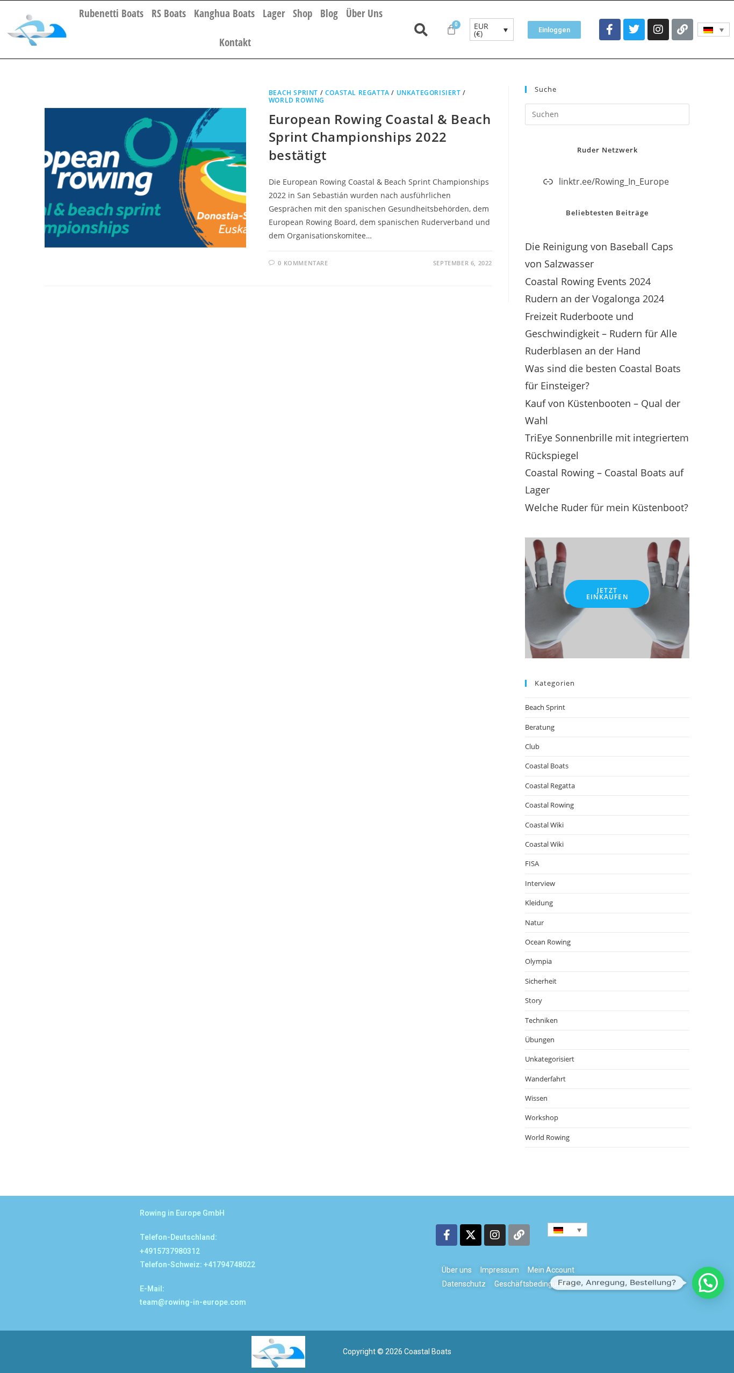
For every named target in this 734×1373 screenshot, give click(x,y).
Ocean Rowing (548, 942)
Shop (302, 13)
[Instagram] (658, 29)
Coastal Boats (547, 766)
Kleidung (539, 902)
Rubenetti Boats (111, 13)
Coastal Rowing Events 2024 (588, 281)
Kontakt (235, 42)
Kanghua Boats (224, 13)
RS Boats (169, 13)
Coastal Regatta (357, 92)
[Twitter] (634, 29)
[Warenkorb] (451, 29)
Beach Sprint (293, 92)
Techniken (541, 1020)
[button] (708, 1283)
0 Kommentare (303, 263)
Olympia (538, 961)
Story (533, 1000)
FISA (532, 863)
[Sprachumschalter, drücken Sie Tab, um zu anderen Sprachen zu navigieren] (713, 30)
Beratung (540, 727)
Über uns (364, 13)
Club (532, 746)
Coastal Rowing (549, 805)
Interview (540, 883)
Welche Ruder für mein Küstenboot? (606, 507)
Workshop (541, 1117)
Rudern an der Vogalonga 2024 (594, 298)
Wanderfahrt (545, 1079)
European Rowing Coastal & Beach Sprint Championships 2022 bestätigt (380, 137)
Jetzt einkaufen (607, 593)
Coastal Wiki (544, 825)
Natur (534, 922)
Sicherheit (541, 981)
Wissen (536, 1098)
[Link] (682, 29)
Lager (274, 13)
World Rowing (297, 100)
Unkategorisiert (429, 92)
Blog (329, 13)
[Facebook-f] (610, 29)
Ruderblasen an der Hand (583, 350)
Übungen (540, 1039)
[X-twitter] (470, 1235)
